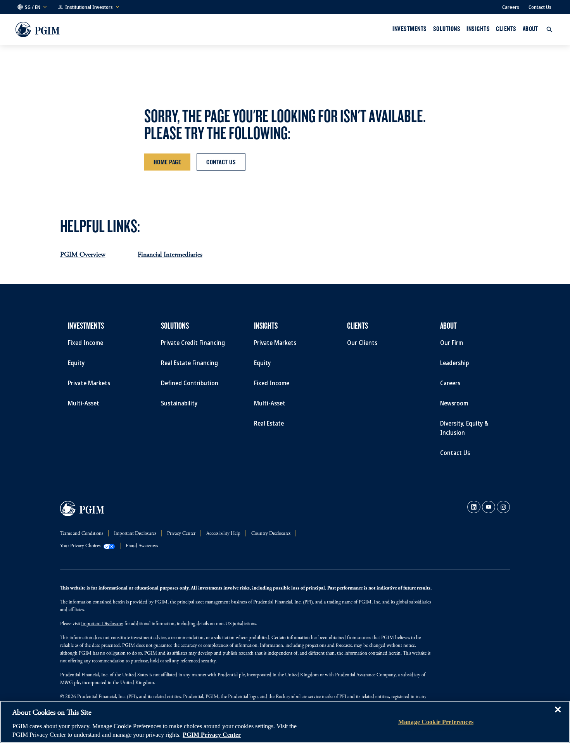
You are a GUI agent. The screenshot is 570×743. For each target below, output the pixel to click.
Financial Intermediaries (170, 255)
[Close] (557, 715)
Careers (510, 6)
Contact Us (540, 6)
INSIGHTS (478, 29)
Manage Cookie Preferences (435, 722)
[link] (473, 507)
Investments (409, 29)
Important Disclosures (102, 624)
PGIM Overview (82, 255)
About (530, 29)
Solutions (446, 29)
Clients (506, 29)
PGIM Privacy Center (212, 734)
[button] (33, 7)
